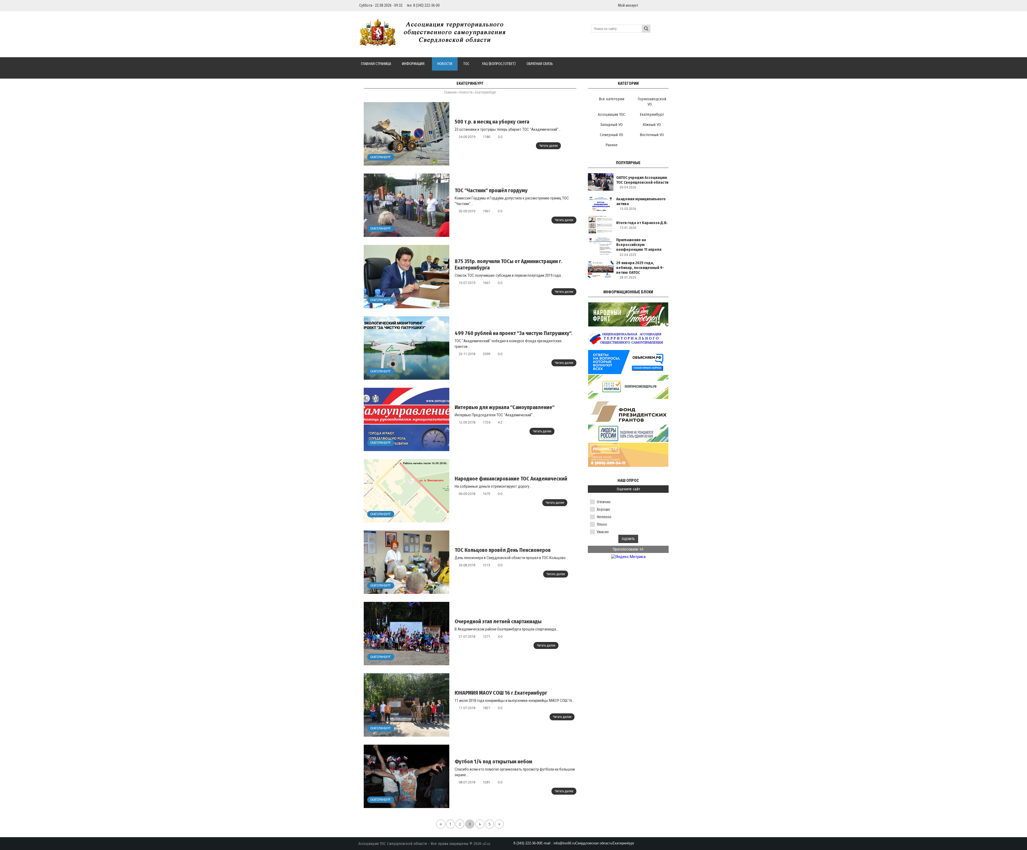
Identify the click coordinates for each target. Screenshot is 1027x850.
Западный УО (611, 124)
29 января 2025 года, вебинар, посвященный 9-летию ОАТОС (640, 267)
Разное (612, 145)
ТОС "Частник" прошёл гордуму (491, 190)
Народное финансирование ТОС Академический (511, 478)
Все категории (611, 99)
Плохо (602, 524)
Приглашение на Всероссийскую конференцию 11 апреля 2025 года (638, 247)
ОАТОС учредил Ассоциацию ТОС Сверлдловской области (642, 180)
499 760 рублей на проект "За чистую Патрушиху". (513, 333)
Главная (450, 92)
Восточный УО (652, 134)
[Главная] (435, 42)
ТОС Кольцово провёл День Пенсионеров (503, 550)
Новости (466, 92)
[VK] (666, 5)
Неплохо (604, 516)
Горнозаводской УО (652, 102)
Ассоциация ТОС (611, 114)
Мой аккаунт (628, 5)
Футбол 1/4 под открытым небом (493, 761)
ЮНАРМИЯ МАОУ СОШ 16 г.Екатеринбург (501, 693)
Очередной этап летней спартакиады (498, 621)
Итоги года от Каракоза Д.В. (642, 222)
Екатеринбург (380, 157)
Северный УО (611, 134)
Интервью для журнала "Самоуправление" (504, 407)
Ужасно (603, 531)
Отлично (604, 501)
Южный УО (652, 124)
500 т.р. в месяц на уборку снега (492, 121)
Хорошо (603, 509)
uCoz (486, 844)
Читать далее (548, 146)
